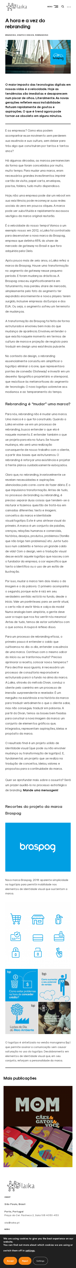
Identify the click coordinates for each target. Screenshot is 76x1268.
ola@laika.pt (11, 1222)
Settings (40, 1261)
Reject (25, 1261)
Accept (10, 1261)
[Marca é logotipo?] (38, 1125)
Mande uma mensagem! (40, 790)
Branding (10, 35)
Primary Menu (56, 6)
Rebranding (41, 35)
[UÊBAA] (38, 1166)
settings (30, 1250)
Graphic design (25, 35)
